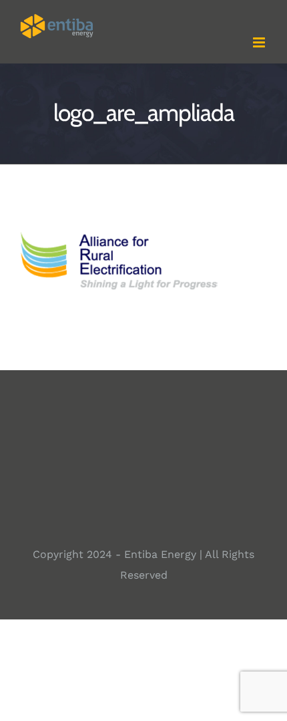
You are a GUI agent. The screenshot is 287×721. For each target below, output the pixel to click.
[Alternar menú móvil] (260, 42)
